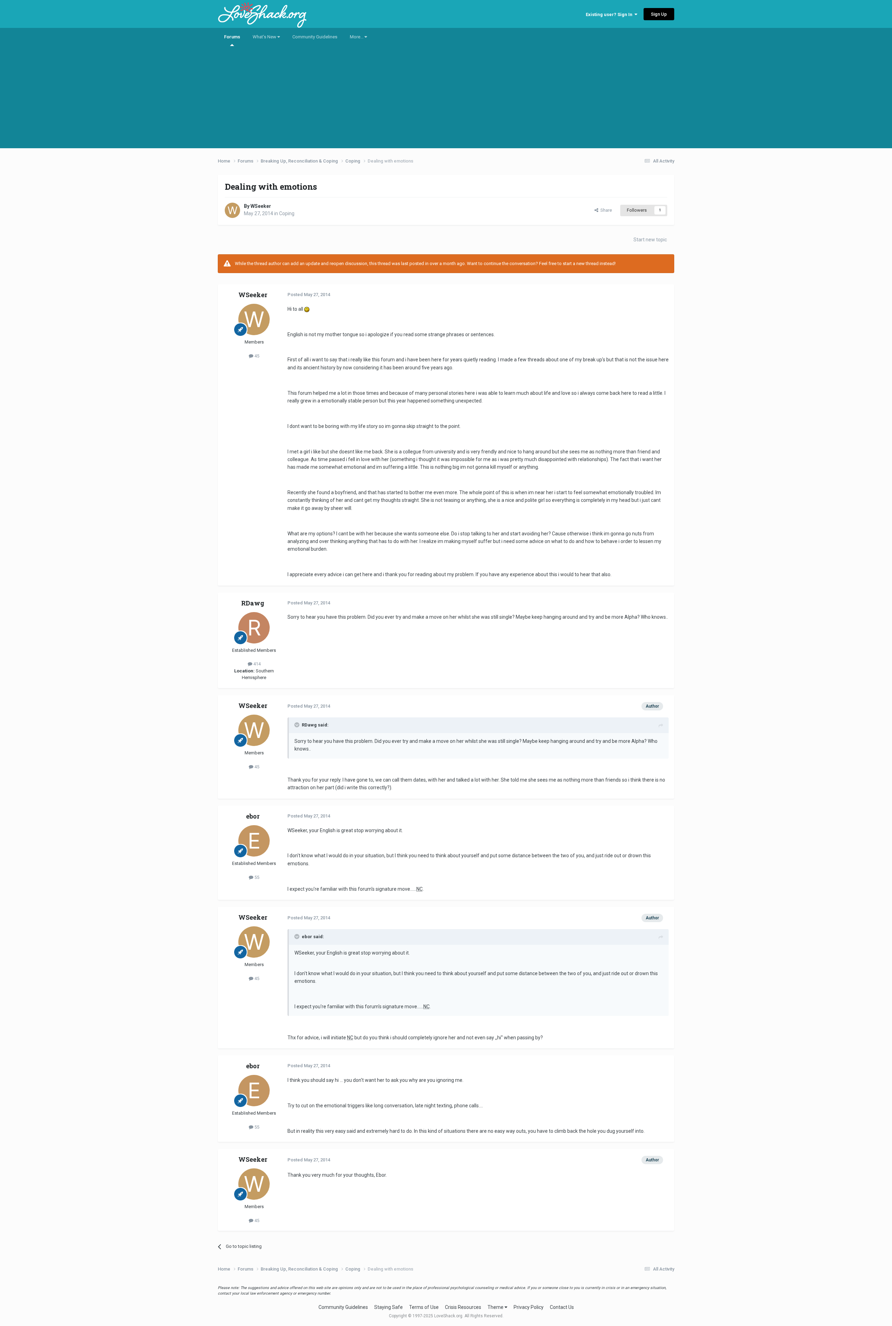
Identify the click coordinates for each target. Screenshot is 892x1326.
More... (357, 36)
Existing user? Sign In (610, 14)
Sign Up (659, 14)
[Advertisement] (446, 99)
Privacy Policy (529, 1307)
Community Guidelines (314, 36)
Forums (232, 36)
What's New (265, 36)
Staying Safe (388, 1307)
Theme (496, 1307)
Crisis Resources (463, 1307)
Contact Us (562, 1307)
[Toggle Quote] (297, 725)
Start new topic (650, 239)
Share (605, 210)
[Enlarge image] (306, 309)
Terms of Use (424, 1307)
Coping (286, 213)
